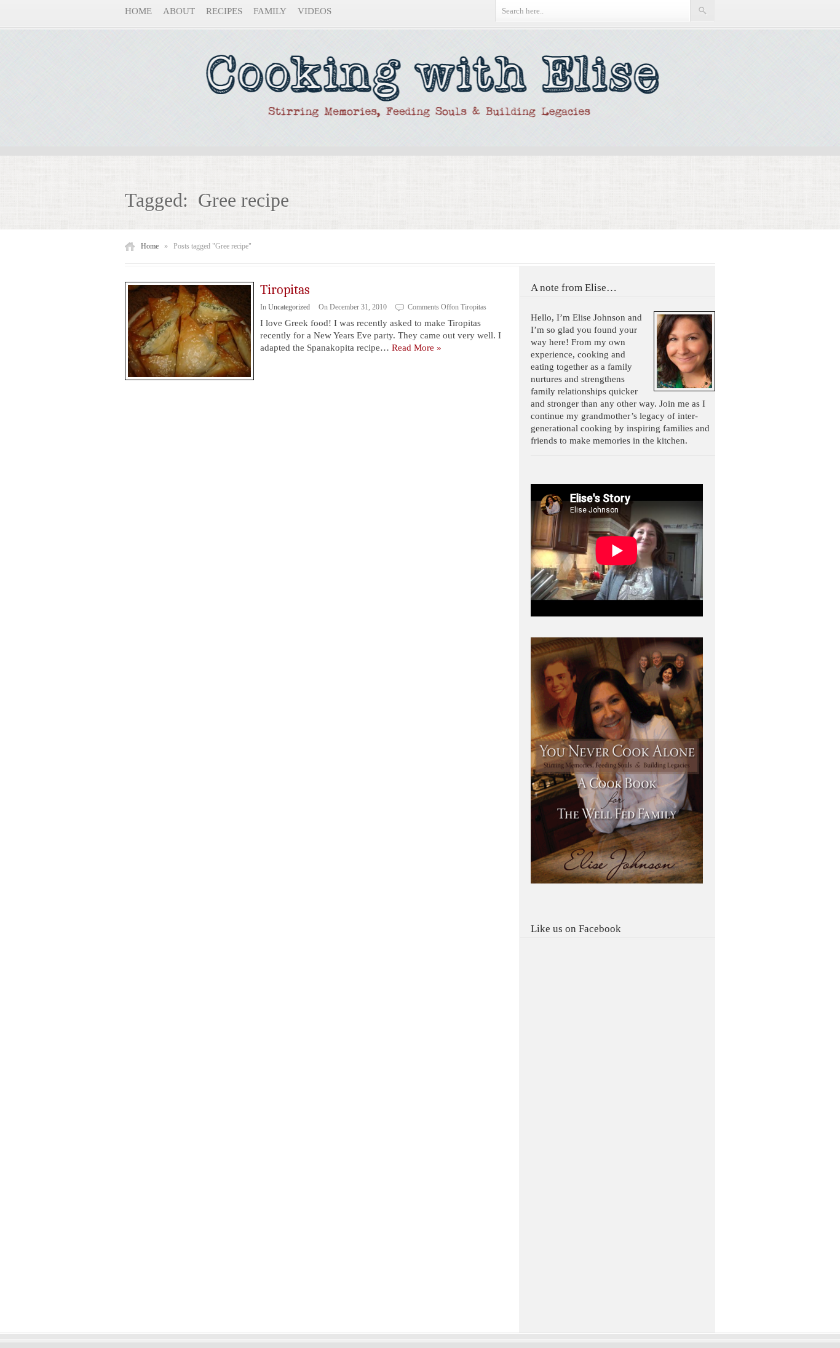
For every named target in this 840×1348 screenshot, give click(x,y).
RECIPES (224, 11)
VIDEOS (314, 11)
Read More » (417, 348)
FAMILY (270, 11)
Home (150, 246)
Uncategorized (289, 307)
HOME (138, 11)
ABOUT (179, 11)
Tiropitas (285, 290)
